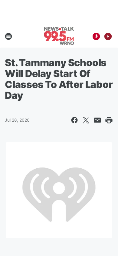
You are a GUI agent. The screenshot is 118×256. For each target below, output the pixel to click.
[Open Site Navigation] (8, 36)
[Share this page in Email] (97, 120)
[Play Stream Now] (108, 36)
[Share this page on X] (86, 120)
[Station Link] (59, 36)
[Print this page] (109, 120)
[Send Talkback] (96, 36)
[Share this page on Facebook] (74, 120)
